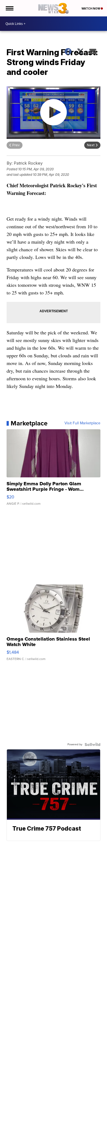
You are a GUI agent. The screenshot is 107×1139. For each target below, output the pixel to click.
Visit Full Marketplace (82, 423)
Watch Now (91, 8)
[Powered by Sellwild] (92, 744)
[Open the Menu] (9, 8)
